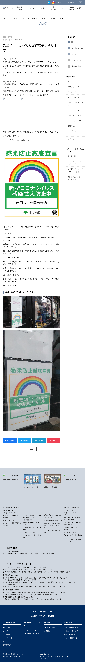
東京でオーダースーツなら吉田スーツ (53, 656)
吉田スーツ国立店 (50, 487)
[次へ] (38, 449)
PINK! (73, 42)
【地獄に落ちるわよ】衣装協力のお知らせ (78, 66)
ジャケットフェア (9, 59)
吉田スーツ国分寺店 (10, 479)
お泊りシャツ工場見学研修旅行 (78, 60)
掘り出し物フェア (9, 82)
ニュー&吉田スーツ (71, 479)
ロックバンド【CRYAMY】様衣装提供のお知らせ (78, 48)
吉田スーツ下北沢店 (30, 487)
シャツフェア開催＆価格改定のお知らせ (78, 54)
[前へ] (25, 449)
